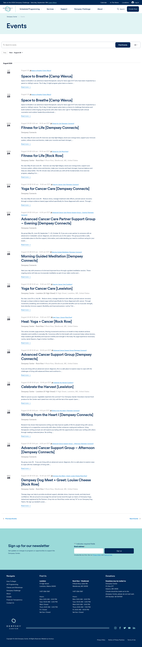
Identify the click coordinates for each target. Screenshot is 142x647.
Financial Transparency (14, 600)
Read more (25, 87)
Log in (137, 2)
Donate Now (133, 9)
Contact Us (10, 603)
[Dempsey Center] (8, 9)
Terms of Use (108, 555)
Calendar (103, 2)
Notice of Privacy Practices (116, 640)
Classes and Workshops (14, 587)
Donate (8, 597)
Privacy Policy (97, 555)
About (99, 9)
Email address (79, 546)
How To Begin (11, 581)
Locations (125, 2)
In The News (114, 2)
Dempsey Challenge (82, 9)
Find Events (122, 45)
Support (64, 9)
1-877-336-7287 (45, 591)
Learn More (52, 2)
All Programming (12, 584)
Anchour (51, 639)
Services (50, 9)
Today (4, 52)
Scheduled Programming (30, 9)
